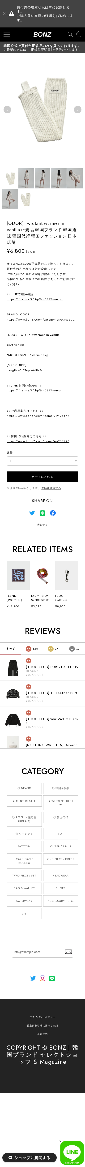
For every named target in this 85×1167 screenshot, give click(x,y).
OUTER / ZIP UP (60, 846)
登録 (68, 952)
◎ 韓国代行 (60, 817)
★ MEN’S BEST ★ (24, 800)
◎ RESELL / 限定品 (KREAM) (24, 819)
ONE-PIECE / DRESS (60, 859)
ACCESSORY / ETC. (60, 900)
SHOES (60, 888)
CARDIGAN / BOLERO (24, 860)
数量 (10, 452)
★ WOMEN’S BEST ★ (60, 802)
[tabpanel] (42, 109)
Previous (7, 109)
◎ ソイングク (24, 833)
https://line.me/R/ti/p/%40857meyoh (35, 299)
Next (77, 109)
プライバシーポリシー (42, 1017)
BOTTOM (24, 846)
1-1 (24, 913)
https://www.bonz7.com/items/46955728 (38, 441)
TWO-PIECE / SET (24, 875)
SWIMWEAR (24, 900)
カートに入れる (42, 476)
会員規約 (42, 1034)
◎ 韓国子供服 (61, 788)
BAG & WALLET (24, 888)
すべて (10, 648)
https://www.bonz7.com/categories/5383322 (41, 319)
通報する (42, 524)
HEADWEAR (61, 875)
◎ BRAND (24, 788)
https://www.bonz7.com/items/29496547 (38, 415)
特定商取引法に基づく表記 (42, 1025)
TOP (61, 833)
